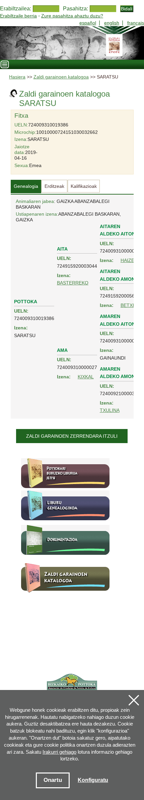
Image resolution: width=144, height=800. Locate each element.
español (87, 22)
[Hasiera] (72, 43)
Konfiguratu (93, 780)
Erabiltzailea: (15, 8)
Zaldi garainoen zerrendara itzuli (72, 436)
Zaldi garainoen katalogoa (61, 76)
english (111, 22)
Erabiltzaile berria (18, 15)
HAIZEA (129, 260)
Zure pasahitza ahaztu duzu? (72, 15)
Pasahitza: (75, 8)
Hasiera (17, 76)
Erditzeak (54, 186)
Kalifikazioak (84, 186)
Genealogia (26, 186)
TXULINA (110, 410)
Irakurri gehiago (59, 752)
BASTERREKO (72, 282)
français (135, 22)
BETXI (127, 305)
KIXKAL (86, 376)
